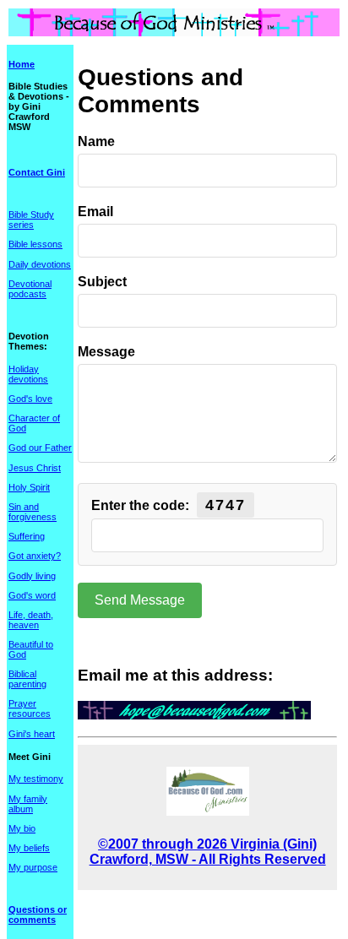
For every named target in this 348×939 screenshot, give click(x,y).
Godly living (32, 576)
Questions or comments (37, 914)
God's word (32, 595)
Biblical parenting (27, 679)
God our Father (40, 447)
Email (95, 211)
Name (96, 141)
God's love (30, 399)
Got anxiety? (34, 556)
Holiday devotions (28, 374)
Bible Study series (31, 219)
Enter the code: (168, 505)
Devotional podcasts (30, 289)
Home (21, 64)
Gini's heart (31, 734)
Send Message (140, 600)
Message (106, 352)
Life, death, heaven (30, 620)
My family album (27, 804)
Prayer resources (29, 708)
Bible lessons (35, 244)
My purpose (32, 867)
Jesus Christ (34, 468)
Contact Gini (36, 172)
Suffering (26, 536)
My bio (21, 828)
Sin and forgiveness (32, 512)
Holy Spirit (29, 487)
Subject (102, 281)
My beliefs (29, 848)
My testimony (35, 778)
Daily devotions (39, 264)
